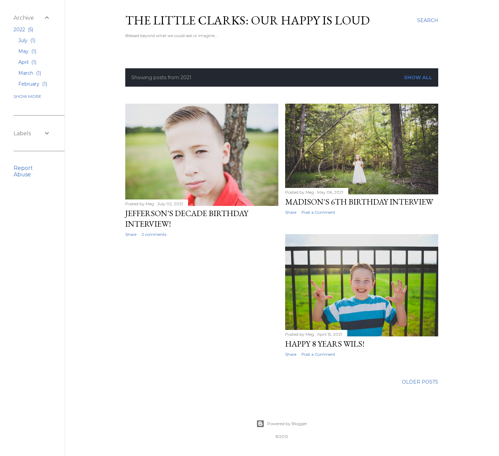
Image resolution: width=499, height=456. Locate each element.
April (26, 62)
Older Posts (420, 382)
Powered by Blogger (287, 423)
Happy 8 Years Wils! (325, 343)
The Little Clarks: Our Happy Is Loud (247, 20)
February (32, 84)
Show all (418, 77)
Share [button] (130, 234)
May (26, 51)
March (29, 73)
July (26, 40)
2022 (23, 30)
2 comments (154, 234)
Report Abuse (23, 171)
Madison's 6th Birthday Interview (359, 201)
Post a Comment (318, 212)
